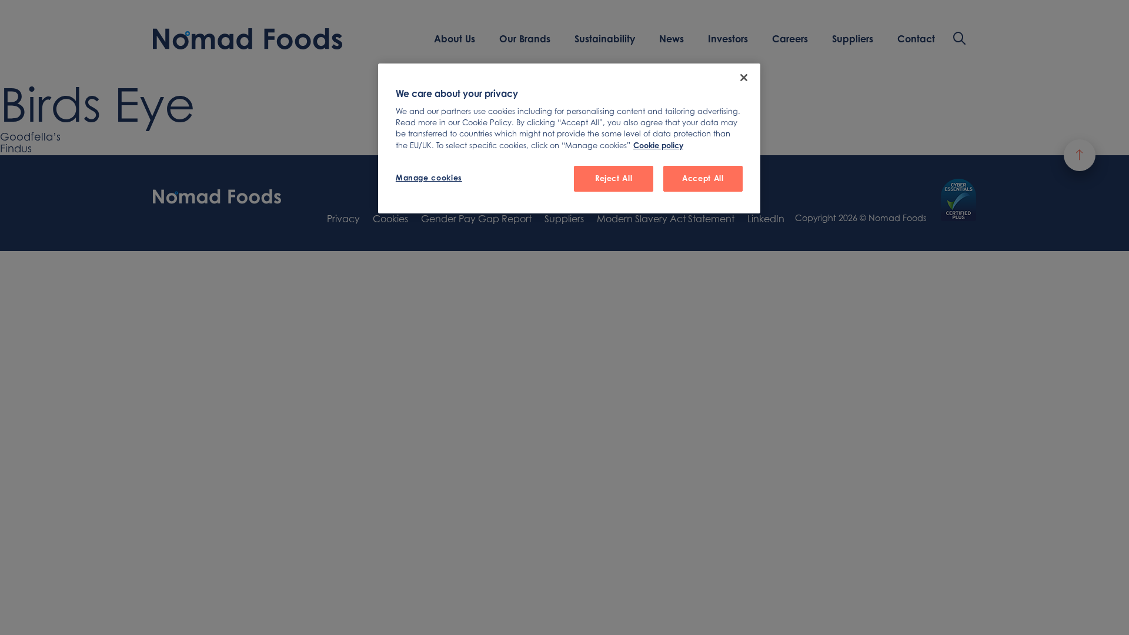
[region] (569, 138)
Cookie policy (658, 145)
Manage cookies (429, 177)
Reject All (613, 178)
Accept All (702, 178)
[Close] (744, 78)
